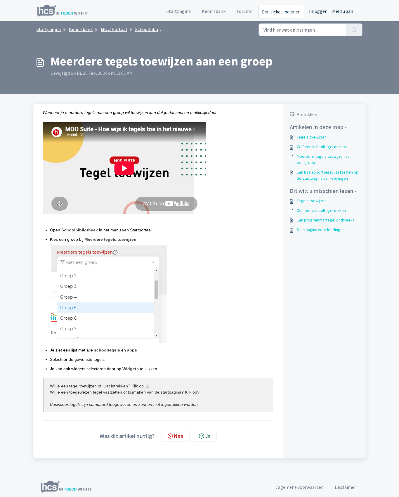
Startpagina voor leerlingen (321, 229)
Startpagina (49, 29)
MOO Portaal (114, 29)
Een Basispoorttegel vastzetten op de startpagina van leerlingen (327, 175)
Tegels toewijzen (312, 137)
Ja (208, 435)
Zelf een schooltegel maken (321, 146)
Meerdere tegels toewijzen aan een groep (324, 159)
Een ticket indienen (281, 12)
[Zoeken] (354, 29)
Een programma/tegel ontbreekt (325, 220)
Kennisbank (81, 29)
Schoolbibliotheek (153, 29)
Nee (178, 435)
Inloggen (318, 11)
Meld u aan (342, 11)
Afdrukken (307, 114)
